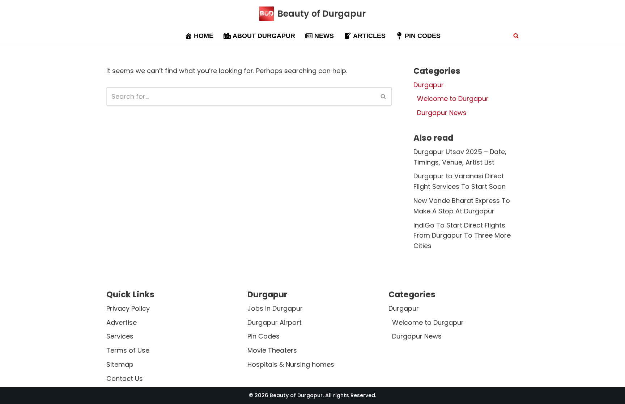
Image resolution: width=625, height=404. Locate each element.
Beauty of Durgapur (296, 395)
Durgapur (428, 84)
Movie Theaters (272, 350)
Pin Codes (263, 336)
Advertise (121, 322)
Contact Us (124, 378)
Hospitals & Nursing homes (290, 364)
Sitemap (119, 364)
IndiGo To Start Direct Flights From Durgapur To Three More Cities (462, 236)
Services (119, 336)
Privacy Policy (128, 308)
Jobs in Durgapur (275, 308)
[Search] (516, 35)
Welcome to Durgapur (453, 98)
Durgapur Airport (274, 322)
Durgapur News (442, 112)
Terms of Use (127, 350)
